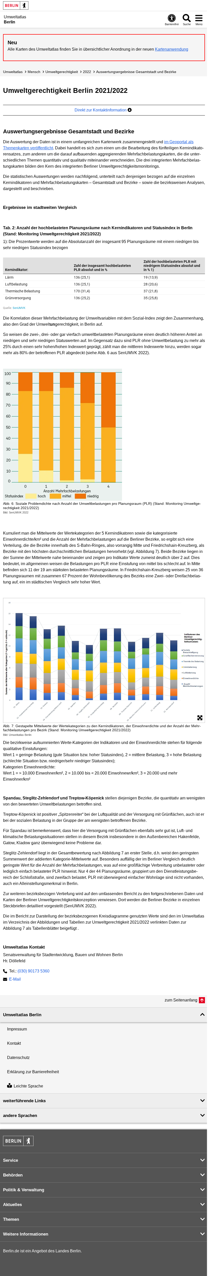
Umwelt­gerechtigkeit (61, 72)
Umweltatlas (13, 72)
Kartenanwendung (171, 49)
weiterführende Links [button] (24, 1100)
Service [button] (10, 1160)
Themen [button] (11, 1219)
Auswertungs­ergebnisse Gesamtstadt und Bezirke (136, 72)
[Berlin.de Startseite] (15, 5)
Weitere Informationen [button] (25, 1234)
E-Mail (15, 979)
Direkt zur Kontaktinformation (101, 110)
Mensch (34, 72)
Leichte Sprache (28, 1086)
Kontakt (14, 1043)
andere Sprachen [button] (20, 1115)
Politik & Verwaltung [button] (23, 1189)
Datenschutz (18, 1057)
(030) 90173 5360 (33, 971)
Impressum (17, 1029)
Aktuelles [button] (12, 1204)
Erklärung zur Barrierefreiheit (33, 1072)
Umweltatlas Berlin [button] (22, 1014)
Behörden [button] (13, 1175)
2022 (87, 72)
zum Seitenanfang (181, 1000)
